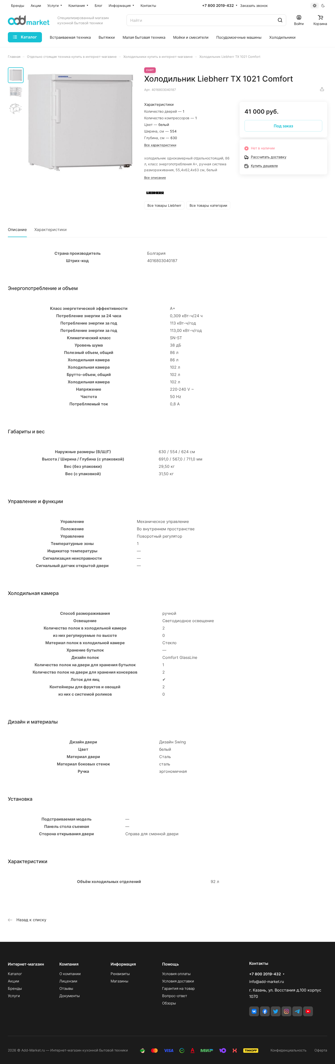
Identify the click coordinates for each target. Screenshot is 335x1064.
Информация (123, 964)
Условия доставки (178, 981)
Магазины (119, 981)
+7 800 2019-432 (218, 5)
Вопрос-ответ (174, 995)
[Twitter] (276, 1011)
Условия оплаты (176, 973)
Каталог (15, 973)
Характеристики (50, 229)
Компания (68, 964)
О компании (70, 973)
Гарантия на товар (178, 988)
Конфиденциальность (289, 1050)
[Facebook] (265, 1011)
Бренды (15, 988)
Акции (13, 981)
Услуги (14, 995)
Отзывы (66, 988)
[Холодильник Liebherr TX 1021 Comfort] (80, 122)
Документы (69, 995)
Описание (17, 229)
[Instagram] (286, 1011)
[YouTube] (308, 1011)
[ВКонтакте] (254, 1011)
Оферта (320, 1050)
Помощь (170, 964)
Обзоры (169, 1003)
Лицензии (68, 981)
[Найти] (280, 20)
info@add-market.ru (266, 981)
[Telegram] (297, 1011)
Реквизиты (120, 973)
